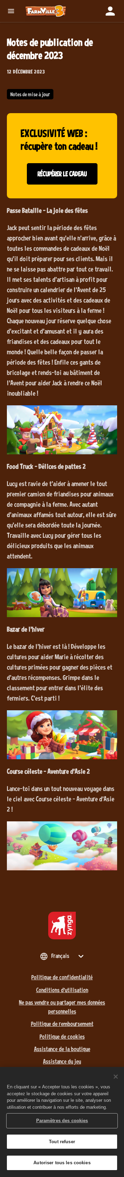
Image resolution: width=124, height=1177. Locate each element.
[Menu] (12, 11)
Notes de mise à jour (30, 94)
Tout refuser (62, 1141)
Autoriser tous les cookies (61, 1162)
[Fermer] (115, 1076)
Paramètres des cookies (62, 1120)
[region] (62, 1122)
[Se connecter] (110, 11)
